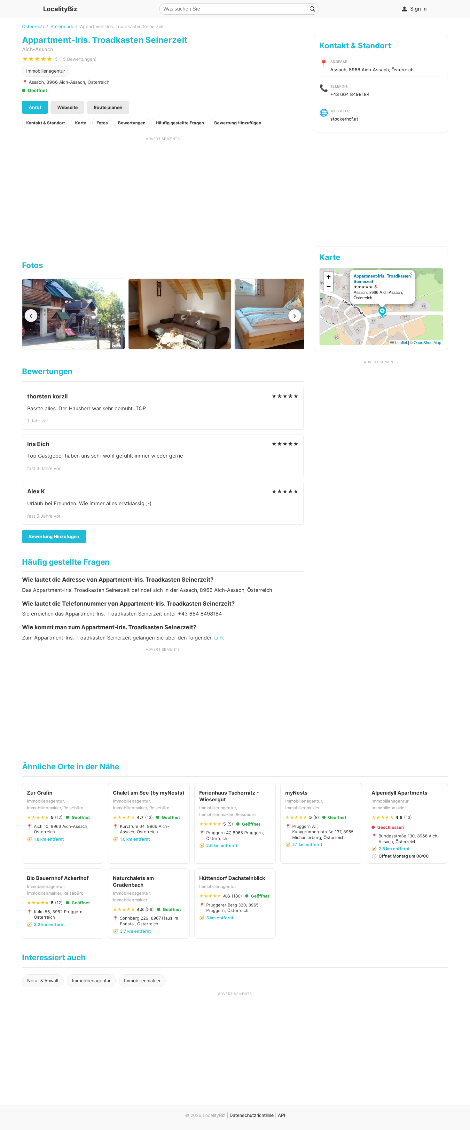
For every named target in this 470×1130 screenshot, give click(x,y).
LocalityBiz (60, 9)
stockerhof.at (344, 119)
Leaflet (400, 342)
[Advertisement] (163, 186)
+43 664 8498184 (350, 94)
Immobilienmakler (142, 980)
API (281, 1115)
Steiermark (62, 26)
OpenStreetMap (427, 342)
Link (219, 637)
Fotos (102, 122)
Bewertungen (131, 122)
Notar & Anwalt (43, 980)
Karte (80, 122)
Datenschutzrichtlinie (252, 1115)
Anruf (35, 107)
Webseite (67, 107)
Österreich (33, 26)
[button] (383, 312)
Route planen (108, 107)
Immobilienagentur (45, 71)
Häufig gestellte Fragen (180, 122)
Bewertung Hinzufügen (237, 122)
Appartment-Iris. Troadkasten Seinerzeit (382, 278)
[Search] (312, 9)
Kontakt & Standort (45, 122)
